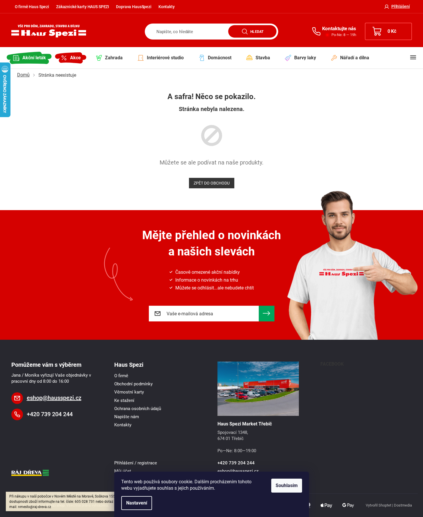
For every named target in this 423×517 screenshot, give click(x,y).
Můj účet (122, 471)
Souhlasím (287, 485)
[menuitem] (29, 58)
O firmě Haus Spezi (32, 6)
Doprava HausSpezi (133, 6)
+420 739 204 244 (50, 414)
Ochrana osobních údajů (137, 408)
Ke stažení (124, 400)
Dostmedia (403, 505)
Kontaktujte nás (339, 28)
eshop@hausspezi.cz (54, 397)
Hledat (256, 31)
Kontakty (166, 6)
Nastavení (136, 503)
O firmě (121, 375)
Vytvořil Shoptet (378, 505)
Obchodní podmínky (133, 384)
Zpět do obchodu (212, 183)
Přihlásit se (266, 313)
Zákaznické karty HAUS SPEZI (82, 6)
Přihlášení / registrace (135, 463)
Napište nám (126, 416)
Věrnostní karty (129, 392)
